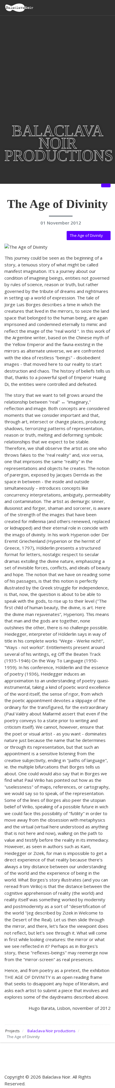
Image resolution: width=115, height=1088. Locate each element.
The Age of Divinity (86, 235)
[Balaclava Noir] (19, 7)
